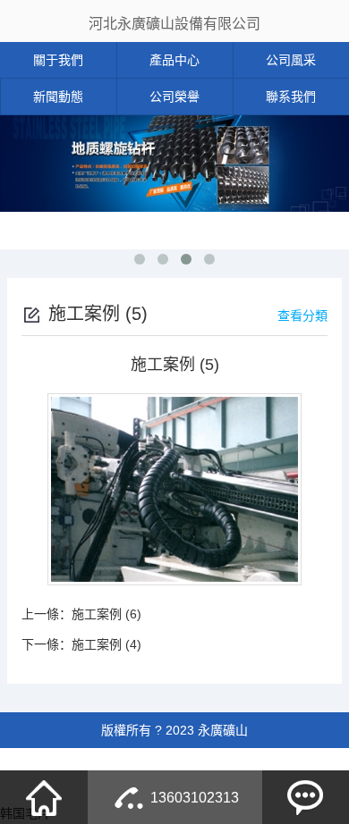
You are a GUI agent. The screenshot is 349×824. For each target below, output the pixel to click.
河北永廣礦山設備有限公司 (174, 23)
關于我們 (58, 60)
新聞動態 (58, 96)
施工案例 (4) (106, 644)
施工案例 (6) (106, 614)
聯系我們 (291, 96)
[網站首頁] (44, 797)
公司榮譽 (174, 96)
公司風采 (291, 60)
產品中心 (174, 60)
